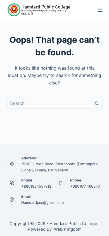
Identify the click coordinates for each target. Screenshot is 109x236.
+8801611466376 (85, 186)
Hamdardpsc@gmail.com (42, 202)
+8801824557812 (36, 186)
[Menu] (100, 9)
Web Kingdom (68, 229)
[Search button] (97, 103)
